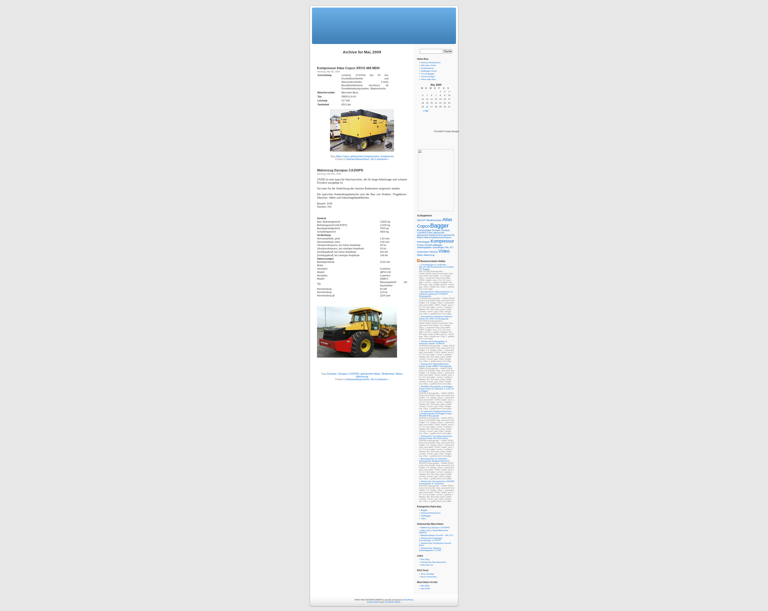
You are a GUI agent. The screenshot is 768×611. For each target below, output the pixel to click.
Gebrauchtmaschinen (357, 159)
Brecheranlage (424, 230)
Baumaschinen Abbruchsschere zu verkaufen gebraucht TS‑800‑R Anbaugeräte (436, 294)
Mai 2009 (425, 586)
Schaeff (428, 245)
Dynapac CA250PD (348, 373)
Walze (399, 373)
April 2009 (425, 588)
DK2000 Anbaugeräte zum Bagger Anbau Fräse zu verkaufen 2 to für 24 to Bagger (436, 388)
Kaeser (448, 237)
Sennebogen (438, 247)
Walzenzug (362, 376)
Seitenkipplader (424, 247)
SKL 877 (449, 247)
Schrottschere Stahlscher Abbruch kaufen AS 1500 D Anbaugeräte (435, 317)
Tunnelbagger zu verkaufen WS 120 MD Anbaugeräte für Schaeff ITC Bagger (436, 267)
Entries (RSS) (373, 602)
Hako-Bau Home (428, 65)
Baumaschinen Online (432, 261)
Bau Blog (425, 559)
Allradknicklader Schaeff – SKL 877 (437, 535)
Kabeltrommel (437, 237)
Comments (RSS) (392, 602)
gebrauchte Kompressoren (364, 156)
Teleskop (433, 252)
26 (427, 107)
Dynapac (332, 373)
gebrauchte (438, 232)
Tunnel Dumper (428, 76)
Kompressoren (427, 68)
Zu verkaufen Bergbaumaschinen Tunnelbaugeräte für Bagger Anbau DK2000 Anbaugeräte (435, 413)
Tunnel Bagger (428, 74)
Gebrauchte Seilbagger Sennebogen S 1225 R (430, 539)
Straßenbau (388, 373)
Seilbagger (437, 245)
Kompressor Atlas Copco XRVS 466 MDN (348, 68)
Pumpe (420, 245)
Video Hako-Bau (428, 79)
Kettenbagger (423, 242)
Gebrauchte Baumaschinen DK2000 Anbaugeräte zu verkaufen (436, 482)
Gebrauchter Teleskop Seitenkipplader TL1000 (430, 549)
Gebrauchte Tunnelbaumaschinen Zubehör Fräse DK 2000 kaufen (435, 437)
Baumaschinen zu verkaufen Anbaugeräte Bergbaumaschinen (434, 460)
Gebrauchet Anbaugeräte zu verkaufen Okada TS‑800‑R (433, 342)
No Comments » (380, 159)
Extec (430, 232)
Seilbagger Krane (429, 71)
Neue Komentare (429, 577)
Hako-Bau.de (427, 565)
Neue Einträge (427, 574)
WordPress (408, 600)
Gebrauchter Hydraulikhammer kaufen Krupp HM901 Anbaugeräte (435, 365)
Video (444, 251)
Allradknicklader (434, 220)
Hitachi (427, 237)
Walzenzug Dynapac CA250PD (340, 170)
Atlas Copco (342, 156)
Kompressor (387, 156)
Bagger (439, 225)
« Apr (426, 110)
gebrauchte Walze (370, 373)
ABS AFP (421, 220)
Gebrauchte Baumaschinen (433, 562)
